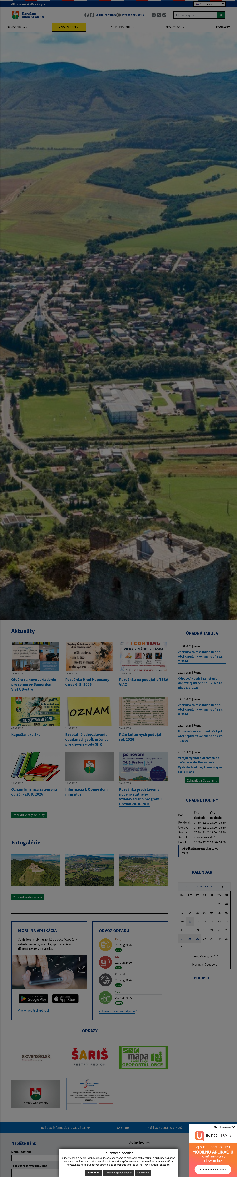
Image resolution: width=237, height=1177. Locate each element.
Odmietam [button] (143, 1172)
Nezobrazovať (223, 1127)
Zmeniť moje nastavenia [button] (118, 1172)
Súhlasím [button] (93, 1172)
